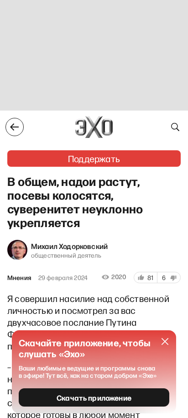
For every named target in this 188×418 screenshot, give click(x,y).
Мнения (19, 277)
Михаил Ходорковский (69, 245)
